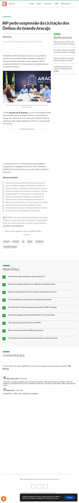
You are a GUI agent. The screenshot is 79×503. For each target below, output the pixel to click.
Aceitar (69, 497)
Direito (12, 4)
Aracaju (6, 241)
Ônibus (30, 241)
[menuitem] (31, 3)
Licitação (16, 241)
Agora (32, 3)
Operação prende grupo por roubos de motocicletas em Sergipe (63, 69)
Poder (56, 3)
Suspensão (39, 241)
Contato (56, 479)
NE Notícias (7, 37)
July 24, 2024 (35, 231)
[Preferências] (3, 498)
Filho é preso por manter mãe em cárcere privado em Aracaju (64, 43)
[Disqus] (39, 399)
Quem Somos (49, 479)
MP (23, 241)
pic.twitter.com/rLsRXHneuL (13, 226)
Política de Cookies (39, 479)
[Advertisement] (27, 145)
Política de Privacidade (26, 479)
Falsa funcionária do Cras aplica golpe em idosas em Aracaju (64, 59)
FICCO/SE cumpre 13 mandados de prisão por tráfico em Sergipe (64, 51)
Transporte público (10, 247)
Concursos (48, 3)
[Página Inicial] (4, 4)
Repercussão (65, 3)
